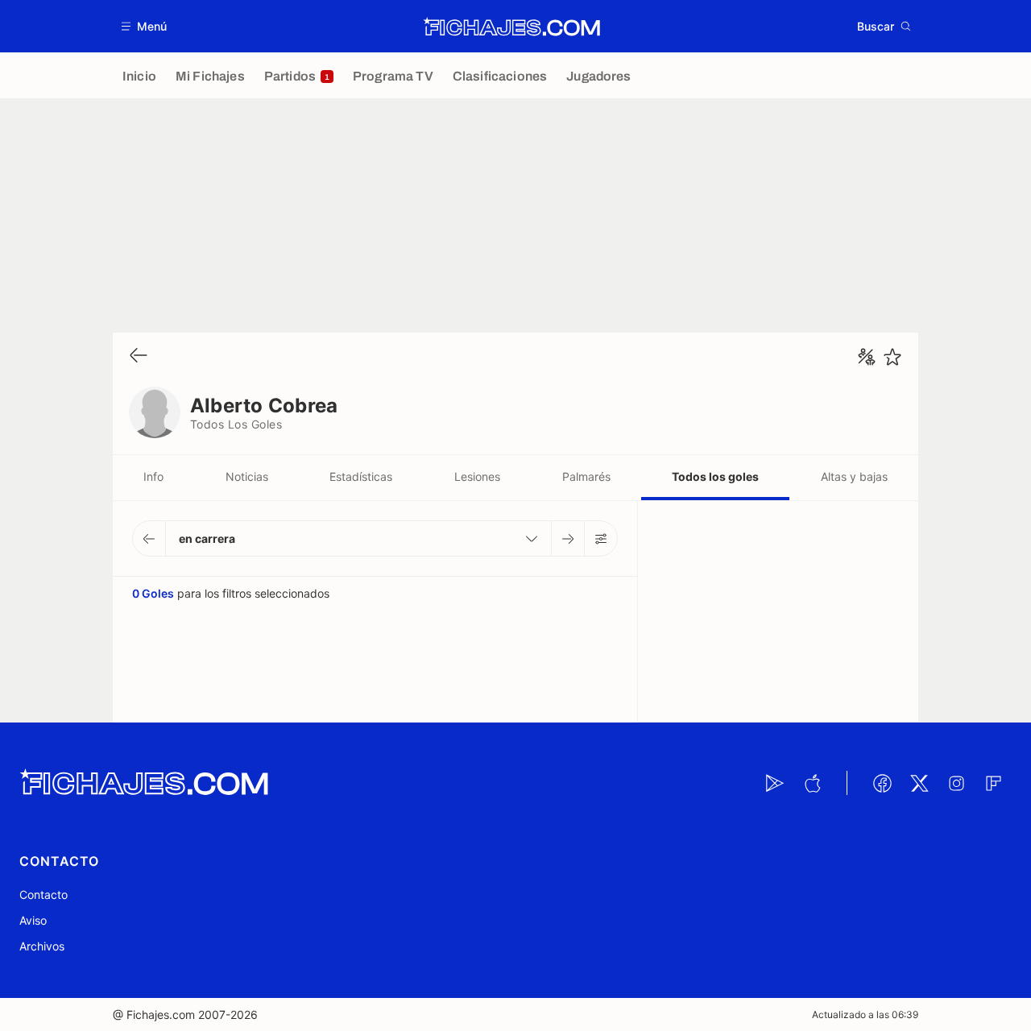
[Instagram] (956, 783)
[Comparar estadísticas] (866, 356)
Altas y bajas (854, 476)
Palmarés (586, 476)
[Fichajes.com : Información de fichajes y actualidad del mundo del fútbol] (512, 26)
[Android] (775, 783)
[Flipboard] (993, 783)
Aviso (33, 920)
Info (153, 476)
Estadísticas (360, 476)
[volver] (138, 356)
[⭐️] (892, 356)
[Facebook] (882, 783)
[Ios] (812, 783)
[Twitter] (919, 783)
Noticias (247, 476)
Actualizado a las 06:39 (865, 1014)
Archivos (41, 946)
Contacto (43, 894)
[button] (144, 26)
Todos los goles (715, 476)
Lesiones (477, 476)
